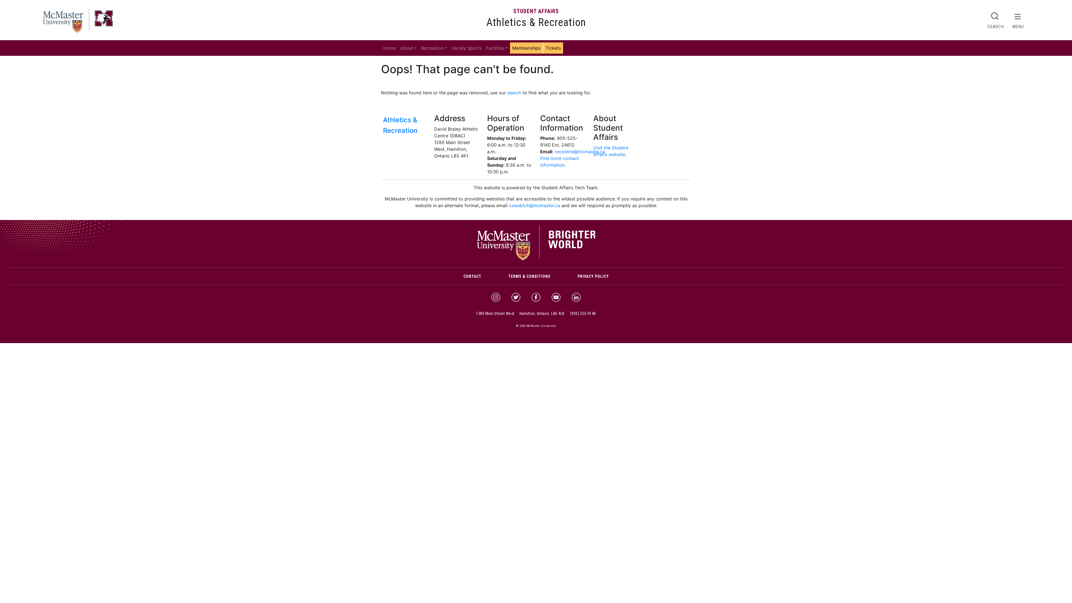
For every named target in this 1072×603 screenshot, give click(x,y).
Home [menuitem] (389, 48)
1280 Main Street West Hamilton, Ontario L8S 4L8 (520, 313)
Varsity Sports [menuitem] (466, 48)
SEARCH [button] (995, 26)
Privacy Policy (593, 276)
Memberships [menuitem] (526, 48)
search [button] (514, 92)
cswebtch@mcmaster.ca (534, 205)
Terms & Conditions (529, 276)
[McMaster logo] (536, 259)
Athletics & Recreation (536, 22)
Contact (472, 276)
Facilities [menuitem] (495, 48)
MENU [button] (1018, 26)
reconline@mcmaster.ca (580, 151)
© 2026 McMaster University (536, 326)
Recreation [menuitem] (432, 48)
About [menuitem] (406, 48)
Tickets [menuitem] (553, 48)
